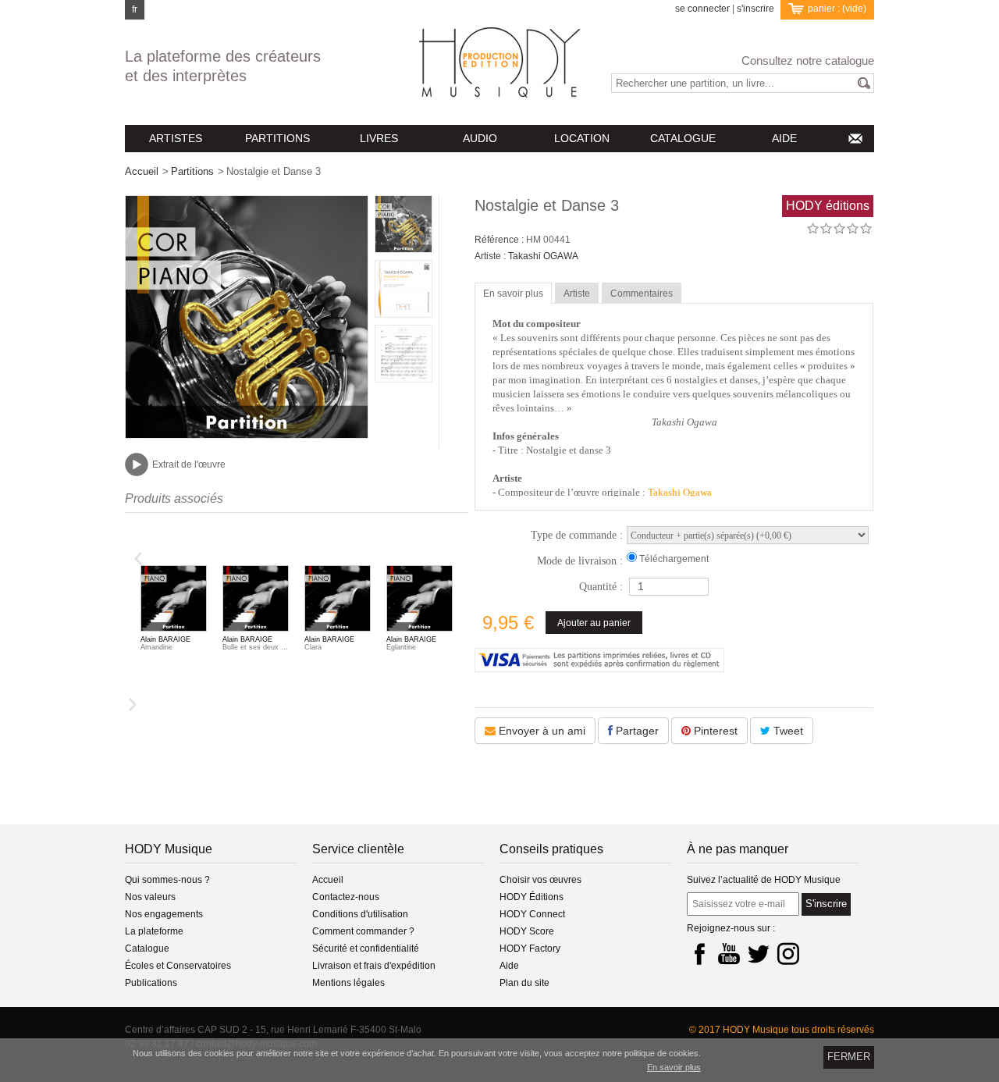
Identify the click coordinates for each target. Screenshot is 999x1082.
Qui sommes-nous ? (167, 879)
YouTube (728, 953)
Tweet (786, 730)
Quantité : (601, 587)
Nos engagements (164, 914)
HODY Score (527, 931)
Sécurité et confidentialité (365, 948)
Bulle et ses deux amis (255, 647)
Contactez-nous (345, 897)
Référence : (500, 239)
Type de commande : (577, 535)
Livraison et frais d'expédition (374, 965)
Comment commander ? (363, 931)
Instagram (788, 953)
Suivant (131, 704)
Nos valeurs (150, 897)
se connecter (702, 9)
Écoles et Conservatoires (178, 965)
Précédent (139, 558)
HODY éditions (827, 205)
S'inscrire (826, 903)
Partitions (192, 171)
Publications (151, 982)
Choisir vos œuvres (540, 879)
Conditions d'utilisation (360, 914)
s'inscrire (755, 9)
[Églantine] (419, 600)
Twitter (758, 953)
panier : (837, 8)
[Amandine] (173, 600)
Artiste (576, 293)
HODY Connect (532, 914)
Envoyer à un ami (540, 730)
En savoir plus (513, 293)
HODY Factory (530, 948)
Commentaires (641, 293)
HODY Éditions (531, 897)
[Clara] (337, 600)
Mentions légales (348, 982)
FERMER (848, 1056)
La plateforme (154, 931)
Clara (313, 647)
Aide (509, 965)
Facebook (699, 953)
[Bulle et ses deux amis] (255, 600)
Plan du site (524, 982)
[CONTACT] (854, 138)
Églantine (401, 647)
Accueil (141, 171)
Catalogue (147, 948)
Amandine (156, 647)
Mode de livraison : (580, 561)
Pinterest (714, 730)
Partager (636, 730)
